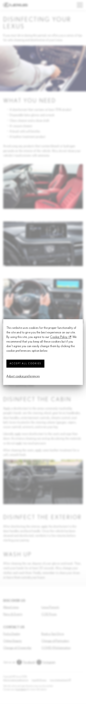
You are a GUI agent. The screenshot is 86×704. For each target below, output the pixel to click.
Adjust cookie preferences (23, 376)
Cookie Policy (59, 337)
